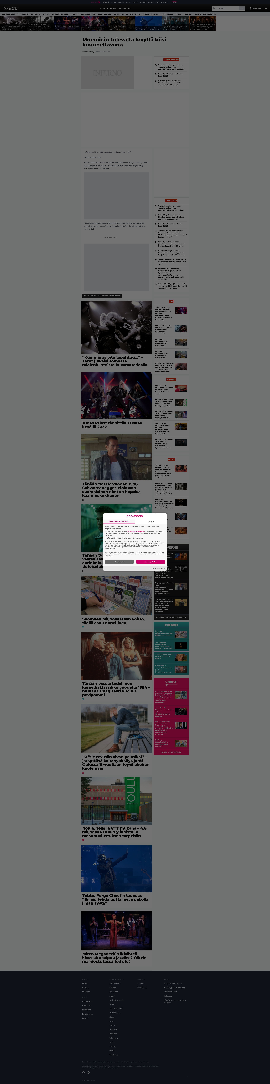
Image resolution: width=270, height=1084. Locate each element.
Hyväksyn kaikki (150, 562)
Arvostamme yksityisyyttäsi (119, 521)
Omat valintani (119, 562)
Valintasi (151, 521)
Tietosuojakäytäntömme (158, 568)
